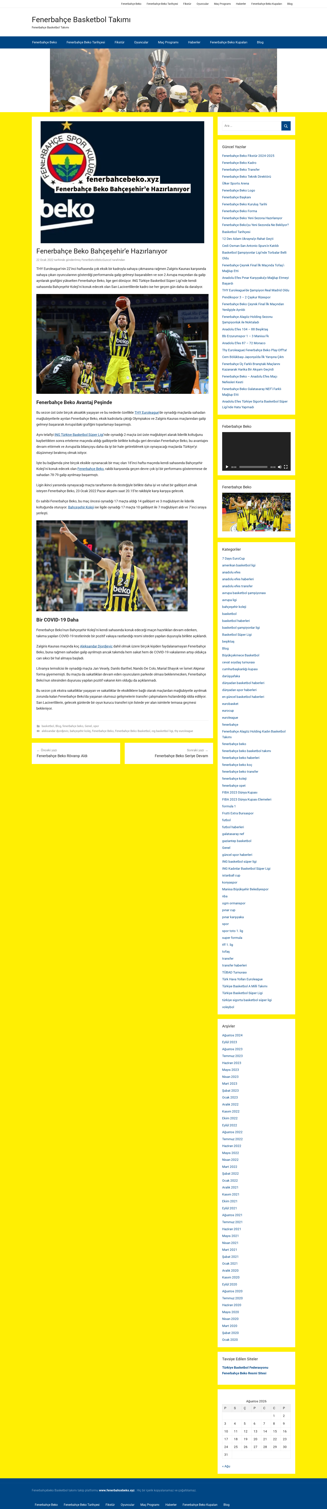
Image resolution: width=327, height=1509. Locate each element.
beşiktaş (228, 641)
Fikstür (187, 3)
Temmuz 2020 (232, 1298)
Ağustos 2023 (232, 1049)
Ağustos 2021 (232, 1215)
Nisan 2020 (230, 1319)
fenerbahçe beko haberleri (240, 758)
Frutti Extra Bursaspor (238, 813)
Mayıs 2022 (230, 1153)
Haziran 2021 (231, 1229)
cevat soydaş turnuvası (238, 662)
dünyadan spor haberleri (239, 690)
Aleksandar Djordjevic (96, 646)
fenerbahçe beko (72, 726)
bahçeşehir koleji (234, 607)
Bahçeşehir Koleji (81, 507)
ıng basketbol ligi (162, 731)
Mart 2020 (229, 1326)
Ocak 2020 (230, 1340)
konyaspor (229, 882)
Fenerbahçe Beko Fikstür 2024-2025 (248, 156)
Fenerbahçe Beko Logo (238, 190)
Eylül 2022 (229, 1125)
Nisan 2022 (230, 1160)
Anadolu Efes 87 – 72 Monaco (243, 343)
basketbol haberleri (236, 621)
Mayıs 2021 (230, 1236)
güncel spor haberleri (237, 855)
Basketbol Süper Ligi (237, 634)
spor (96, 726)
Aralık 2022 (230, 1104)
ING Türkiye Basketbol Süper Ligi (78, 435)
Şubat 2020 (230, 1333)
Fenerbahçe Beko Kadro (239, 163)
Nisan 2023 (230, 1077)
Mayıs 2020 (230, 1312)
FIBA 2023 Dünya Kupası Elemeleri (246, 799)
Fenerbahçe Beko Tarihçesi (162, 3)
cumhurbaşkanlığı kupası (240, 669)
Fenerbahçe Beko (131, 3)
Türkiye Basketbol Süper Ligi (242, 993)
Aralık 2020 (230, 1270)
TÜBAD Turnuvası (234, 972)
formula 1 (229, 806)
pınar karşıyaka (233, 917)
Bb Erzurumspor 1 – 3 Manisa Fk (245, 336)
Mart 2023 (229, 1083)
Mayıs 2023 (230, 1070)
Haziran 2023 (231, 1063)
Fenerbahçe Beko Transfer (241, 169)
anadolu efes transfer (237, 586)
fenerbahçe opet (234, 785)
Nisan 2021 (230, 1243)
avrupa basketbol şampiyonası (244, 593)
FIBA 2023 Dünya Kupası (239, 792)
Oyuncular (203, 3)
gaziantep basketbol (236, 841)
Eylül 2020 (229, 1284)
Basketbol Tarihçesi (236, 232)
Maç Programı (222, 3)
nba (224, 896)
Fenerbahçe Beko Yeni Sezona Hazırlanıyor (252, 218)
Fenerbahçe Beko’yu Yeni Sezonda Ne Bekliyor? (255, 225)
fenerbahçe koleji (234, 778)
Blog (290, 3)
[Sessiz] (280, 467)
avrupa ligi (229, 600)
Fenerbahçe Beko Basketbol (132, 731)
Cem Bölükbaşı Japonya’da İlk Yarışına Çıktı (253, 357)
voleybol (228, 1007)
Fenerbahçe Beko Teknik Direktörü (246, 176)
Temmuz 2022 (232, 1139)
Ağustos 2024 (232, 1035)
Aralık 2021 (230, 1187)
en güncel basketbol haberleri (243, 697)
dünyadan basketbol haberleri (243, 683)
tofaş (226, 951)
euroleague (230, 717)
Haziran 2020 (231, 1305)
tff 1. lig (227, 945)
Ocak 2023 (230, 1097)
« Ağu (226, 1466)
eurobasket (230, 704)
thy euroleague (183, 731)
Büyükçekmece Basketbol (240, 655)
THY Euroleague (147, 412)
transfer (228, 958)
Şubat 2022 (230, 1173)
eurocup (228, 710)
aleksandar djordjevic (55, 731)
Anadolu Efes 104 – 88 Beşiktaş (245, 329)
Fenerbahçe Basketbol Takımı (81, 19)
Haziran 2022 (231, 1146)
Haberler (241, 3)
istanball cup (231, 875)
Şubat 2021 (230, 1257)
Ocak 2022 (230, 1180)
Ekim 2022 (230, 1118)
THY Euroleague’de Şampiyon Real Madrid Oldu (255, 290)
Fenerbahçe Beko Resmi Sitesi (244, 1373)
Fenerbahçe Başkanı (236, 197)
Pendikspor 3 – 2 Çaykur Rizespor (246, 297)
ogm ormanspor (233, 903)
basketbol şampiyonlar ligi (241, 627)
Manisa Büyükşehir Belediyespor (245, 889)
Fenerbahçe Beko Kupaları (266, 3)
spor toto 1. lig (232, 931)
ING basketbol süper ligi (239, 861)
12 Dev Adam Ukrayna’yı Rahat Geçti (247, 239)
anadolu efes (231, 572)
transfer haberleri (234, 965)
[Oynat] (227, 467)
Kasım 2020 (231, 1277)
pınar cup (228, 910)
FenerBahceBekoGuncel (96, 260)
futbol (226, 820)
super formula (232, 938)
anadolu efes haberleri (238, 579)
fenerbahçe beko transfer (240, 771)
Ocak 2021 (230, 1263)
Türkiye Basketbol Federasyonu (245, 1367)
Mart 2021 (229, 1250)
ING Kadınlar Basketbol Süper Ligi (246, 868)
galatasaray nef (233, 834)
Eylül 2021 (229, 1208)
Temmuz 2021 (232, 1222)
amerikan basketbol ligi (238, 565)
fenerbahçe (230, 724)
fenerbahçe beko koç (237, 765)
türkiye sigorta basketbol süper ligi (247, 1000)
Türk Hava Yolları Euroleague (242, 979)
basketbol (48, 726)
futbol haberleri (233, 827)
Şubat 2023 (230, 1090)
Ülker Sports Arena (235, 183)
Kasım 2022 (231, 1111)
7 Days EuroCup (233, 558)
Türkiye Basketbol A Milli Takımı (244, 986)
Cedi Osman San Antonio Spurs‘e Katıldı (250, 246)
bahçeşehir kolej (80, 731)
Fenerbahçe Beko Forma (239, 211)
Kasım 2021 (231, 1194)
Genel (88, 726)
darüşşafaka (231, 676)
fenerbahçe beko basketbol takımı (246, 751)
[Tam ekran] (286, 467)
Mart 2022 (229, 1167)
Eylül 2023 (229, 1042)
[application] (256, 451)
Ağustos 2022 (232, 1132)
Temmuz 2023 (232, 1056)
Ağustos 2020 (232, 1291)
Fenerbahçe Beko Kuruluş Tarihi (244, 204)
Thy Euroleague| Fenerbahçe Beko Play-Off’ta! (254, 350)
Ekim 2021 (230, 1201)
